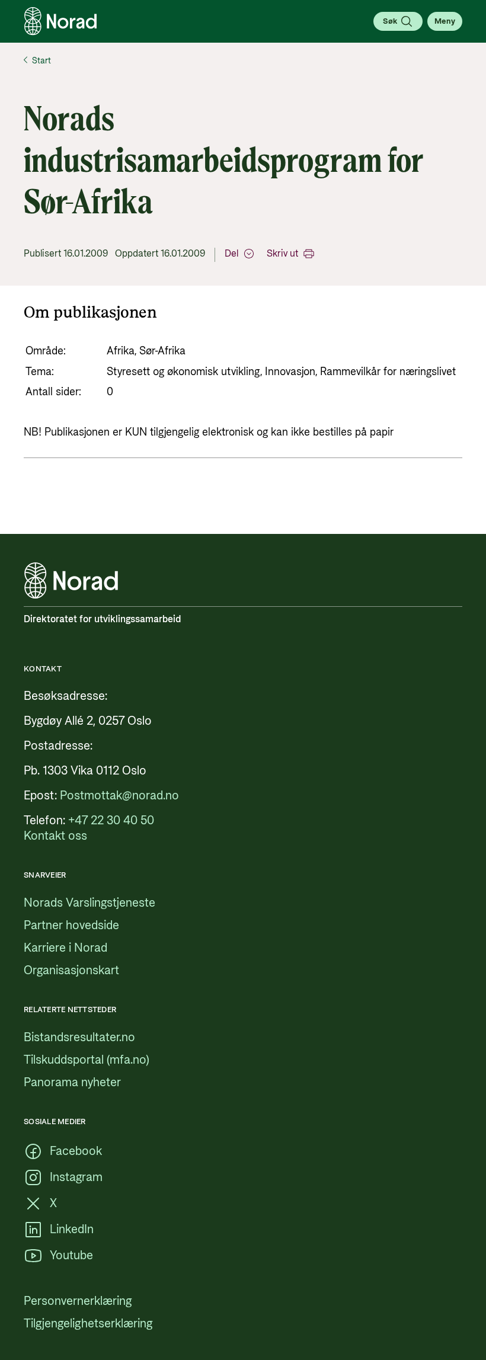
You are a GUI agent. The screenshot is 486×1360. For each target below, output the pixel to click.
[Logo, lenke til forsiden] (60, 21)
